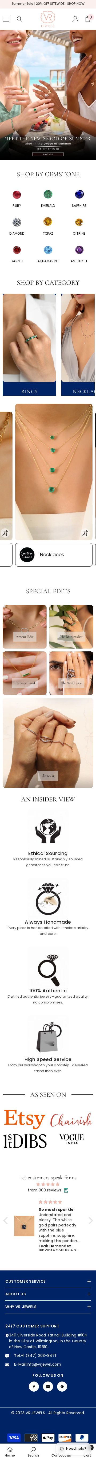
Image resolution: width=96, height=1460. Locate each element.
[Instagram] (48, 1387)
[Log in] (75, 19)
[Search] (19, 19)
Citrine (79, 233)
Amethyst (79, 261)
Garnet (16, 261)
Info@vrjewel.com (44, 1364)
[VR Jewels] (17, 194)
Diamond (16, 233)
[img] (48, 1184)
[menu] (6, 19)
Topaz (48, 233)
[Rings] (29, 338)
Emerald (48, 205)
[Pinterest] (62, 1387)
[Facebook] (34, 1387)
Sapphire (79, 205)
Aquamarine (48, 261)
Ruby (17, 205)
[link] (48, 839)
